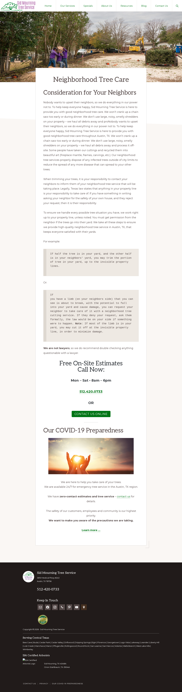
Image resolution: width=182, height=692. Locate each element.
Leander (144, 642)
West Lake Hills (143, 646)
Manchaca (40, 646)
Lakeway (135, 642)
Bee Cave (27, 642)
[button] (177, 5)
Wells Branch (129, 646)
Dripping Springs (83, 642)
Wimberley (28, 649)
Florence (101, 642)
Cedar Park (45, 642)
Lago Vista (125, 642)
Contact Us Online (91, 414)
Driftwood (69, 642)
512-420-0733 (48, 589)
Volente (118, 646)
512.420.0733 (91, 392)
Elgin (94, 642)
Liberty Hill (154, 642)
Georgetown (113, 642)
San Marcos (108, 646)
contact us (123, 496)
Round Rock (83, 646)
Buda (35, 642)
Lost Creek (29, 646)
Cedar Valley (57, 642)
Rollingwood (70, 646)
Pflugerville (58, 646)
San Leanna (95, 646)
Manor (49, 646)
